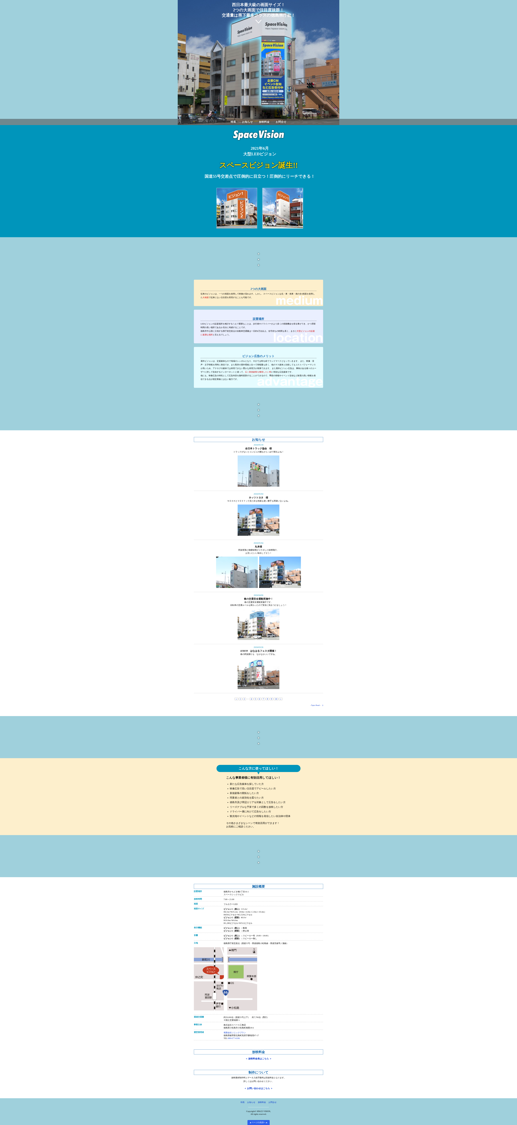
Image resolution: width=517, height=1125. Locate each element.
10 (276, 699)
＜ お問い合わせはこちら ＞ (258, 1088)
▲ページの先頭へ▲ (258, 1122)
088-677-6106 (234, 1038)
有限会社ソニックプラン (235, 1033)
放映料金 (264, 121)
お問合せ (281, 121)
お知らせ (247, 121)
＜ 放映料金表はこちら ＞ (258, 1058)
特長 (233, 121)
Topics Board (315, 705)
